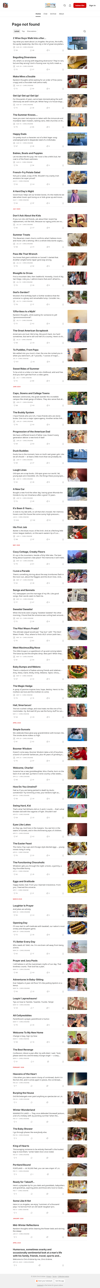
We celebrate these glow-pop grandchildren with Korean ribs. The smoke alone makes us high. (38, 734)
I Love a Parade (21, 571)
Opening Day (20, 922)
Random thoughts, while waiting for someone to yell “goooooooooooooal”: (35, 316)
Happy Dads (20, 134)
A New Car (19, 489)
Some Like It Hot (22, 1200)
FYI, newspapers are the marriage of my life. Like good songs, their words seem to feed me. (36, 594)
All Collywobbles (22, 1015)
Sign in (92, 5)
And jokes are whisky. (22, 909)
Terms (54, 1276)
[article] (50, 44)
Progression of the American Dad (31, 431)
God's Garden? (21, 292)
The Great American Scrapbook (30, 330)
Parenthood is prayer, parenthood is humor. (31, 1019)
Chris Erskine (28, 47)
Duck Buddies (21, 450)
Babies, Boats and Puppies (28, 153)
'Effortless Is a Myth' (24, 311)
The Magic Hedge (22, 686)
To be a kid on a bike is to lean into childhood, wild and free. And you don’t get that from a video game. (38, 373)
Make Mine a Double (24, 76)
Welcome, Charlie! (23, 767)
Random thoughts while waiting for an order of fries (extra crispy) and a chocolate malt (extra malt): (37, 81)
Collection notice (63, 1276)
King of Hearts (21, 1146)
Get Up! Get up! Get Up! (26, 95)
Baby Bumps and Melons (27, 666)
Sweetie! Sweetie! (23, 609)
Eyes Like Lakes (22, 824)
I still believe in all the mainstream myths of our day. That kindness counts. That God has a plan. (37, 965)
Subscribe (79, 5)
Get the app (59, 1281)
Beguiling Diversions (24, 57)
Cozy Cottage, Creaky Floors (29, 551)
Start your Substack (45, 1281)
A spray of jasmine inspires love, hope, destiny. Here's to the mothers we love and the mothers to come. (38, 690)
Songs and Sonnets (24, 590)
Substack (40, 1285)
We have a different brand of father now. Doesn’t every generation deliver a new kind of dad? (36, 436)
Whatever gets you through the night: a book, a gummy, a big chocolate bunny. (37, 867)
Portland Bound (22, 1164)
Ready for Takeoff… (24, 1182)
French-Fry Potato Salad (26, 172)
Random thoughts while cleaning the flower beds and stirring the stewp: (38, 1229)
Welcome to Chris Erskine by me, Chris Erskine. (32, 1259)
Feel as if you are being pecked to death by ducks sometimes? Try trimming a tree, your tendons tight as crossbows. (36, 791)
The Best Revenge (23, 1049)
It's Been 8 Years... (23, 508)
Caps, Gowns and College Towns (31, 393)
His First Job (20, 527)
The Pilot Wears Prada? (26, 628)
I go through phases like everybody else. (30, 1132)
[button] (38, 14)
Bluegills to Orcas (23, 273)
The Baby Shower (23, 1128)
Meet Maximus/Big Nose (26, 647)
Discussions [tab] (31, 31)
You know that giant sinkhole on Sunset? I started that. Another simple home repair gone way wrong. (36, 258)
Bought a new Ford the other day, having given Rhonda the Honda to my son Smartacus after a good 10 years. (38, 493)
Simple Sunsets (21, 729)
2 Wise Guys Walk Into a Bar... (29, 38)
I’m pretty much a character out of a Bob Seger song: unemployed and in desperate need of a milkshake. (35, 138)
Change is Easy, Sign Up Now (25, 1036)
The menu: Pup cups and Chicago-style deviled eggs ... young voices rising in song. (38, 848)
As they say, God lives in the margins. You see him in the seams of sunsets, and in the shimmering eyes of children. (37, 829)
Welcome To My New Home (28, 1032)
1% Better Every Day (24, 941)
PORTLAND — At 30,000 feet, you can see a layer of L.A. (36, 1168)
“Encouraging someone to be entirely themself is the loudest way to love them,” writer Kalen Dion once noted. (38, 1150)
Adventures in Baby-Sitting (28, 979)
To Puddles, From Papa (25, 349)
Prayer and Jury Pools (25, 960)
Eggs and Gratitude (24, 881)
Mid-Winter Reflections (26, 1225)
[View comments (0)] (31, 1085)
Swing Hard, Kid (22, 805)
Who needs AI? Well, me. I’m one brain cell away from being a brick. (38, 946)
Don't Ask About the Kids (27, 215)
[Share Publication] (70, 5)
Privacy (48, 1276)
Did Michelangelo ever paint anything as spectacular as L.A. (38, 1096)
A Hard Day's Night (23, 191)
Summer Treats (21, 234)
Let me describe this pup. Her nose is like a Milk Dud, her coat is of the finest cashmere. (37, 157)
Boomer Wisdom (22, 748)
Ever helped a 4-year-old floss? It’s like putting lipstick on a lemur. (37, 984)
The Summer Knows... (25, 114)
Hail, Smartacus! (22, 705)
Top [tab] (23, 31)
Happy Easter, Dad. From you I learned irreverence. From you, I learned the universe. (37, 886)
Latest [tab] (16, 31)
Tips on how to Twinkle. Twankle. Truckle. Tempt (33, 1002)
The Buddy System (23, 412)
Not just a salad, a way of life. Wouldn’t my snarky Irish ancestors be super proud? (36, 177)
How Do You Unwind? (25, 786)
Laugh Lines (20, 470)
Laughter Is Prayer (23, 905)
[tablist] (25, 31)
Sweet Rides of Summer (26, 368)
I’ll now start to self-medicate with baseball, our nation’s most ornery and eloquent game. (39, 927)
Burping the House (23, 1093)
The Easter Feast (22, 843)
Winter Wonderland (24, 1109)
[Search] (64, 5)
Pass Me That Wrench (25, 254)
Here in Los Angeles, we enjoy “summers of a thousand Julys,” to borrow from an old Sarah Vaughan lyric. (36, 1205)
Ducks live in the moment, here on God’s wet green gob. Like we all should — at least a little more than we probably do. (38, 455)
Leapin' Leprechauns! (25, 998)
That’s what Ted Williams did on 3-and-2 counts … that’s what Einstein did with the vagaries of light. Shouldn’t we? (38, 810)
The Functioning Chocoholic (29, 862)
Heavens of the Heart (25, 1074)
